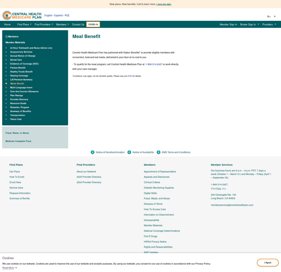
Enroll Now (15, 182)
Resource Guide (18, 103)
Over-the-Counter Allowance (24, 91)
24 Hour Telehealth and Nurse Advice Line (31, 47)
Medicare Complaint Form (18, 141)
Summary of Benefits (20, 111)
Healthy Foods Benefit (21, 71)
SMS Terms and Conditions (176, 152)
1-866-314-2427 (153, 64)
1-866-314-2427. (219, 184)
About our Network (86, 171)
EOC (130, 75)
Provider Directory (19, 99)
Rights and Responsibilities (158, 247)
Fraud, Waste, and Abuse (157, 198)
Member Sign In (228, 24)
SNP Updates (151, 252)
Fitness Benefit (17, 67)
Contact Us (78, 24)
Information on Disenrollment (159, 214)
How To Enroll (17, 176)
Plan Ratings (16, 95)
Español (58, 15)
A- (275, 16)
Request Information (20, 193)
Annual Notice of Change (22, 55)
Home (7, 24)
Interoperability (151, 220)
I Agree (267, 262)
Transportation (17, 115)
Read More (8, 267)
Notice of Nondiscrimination (110, 152)
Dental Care (16, 59)
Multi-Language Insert (21, 87)
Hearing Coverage (19, 75)
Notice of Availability (143, 152)
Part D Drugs (150, 236)
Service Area (16, 187)
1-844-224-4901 (163, 4)
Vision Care (16, 119)
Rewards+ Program (19, 107)
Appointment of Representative (160, 171)
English (48, 15)
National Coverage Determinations (162, 230)
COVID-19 (93, 24)
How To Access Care (155, 209)
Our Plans (15, 171)
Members (13, 36)
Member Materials (15, 42)
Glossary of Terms (153, 203)
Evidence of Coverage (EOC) (24, 63)
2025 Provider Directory (89, 176)
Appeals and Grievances (156, 176)
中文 (67, 15)
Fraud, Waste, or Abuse (17, 132)
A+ (269, 16)
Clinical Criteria (152, 182)
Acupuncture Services (21, 51)
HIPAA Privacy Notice (155, 241)
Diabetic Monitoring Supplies (159, 187)
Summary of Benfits (20, 198)
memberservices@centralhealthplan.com (232, 205)
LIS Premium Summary (21, 79)
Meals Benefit (17, 83)
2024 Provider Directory (89, 182)
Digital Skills (150, 193)
